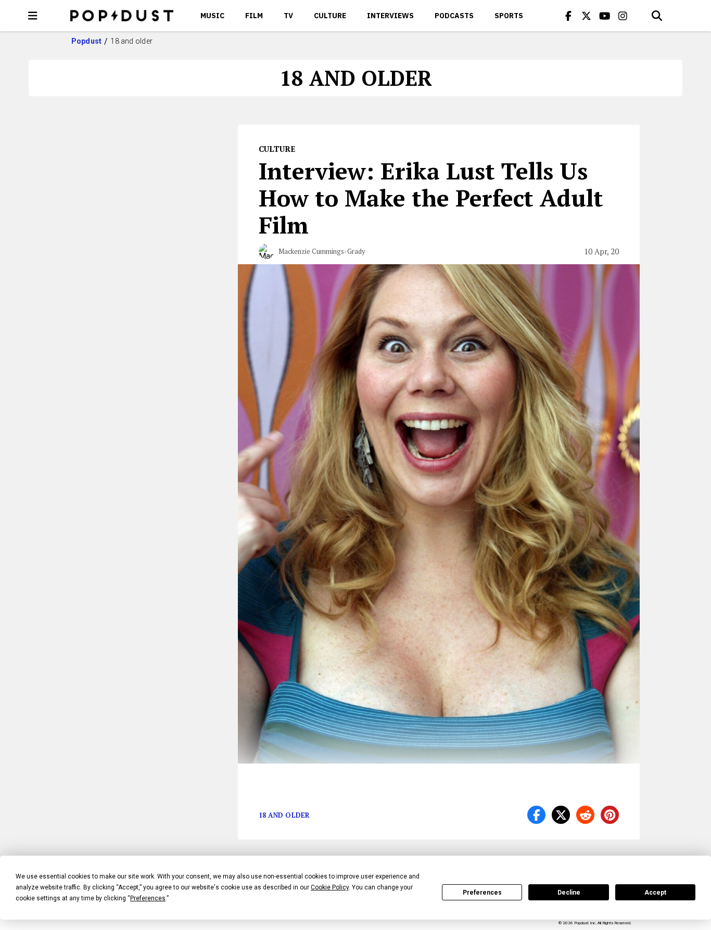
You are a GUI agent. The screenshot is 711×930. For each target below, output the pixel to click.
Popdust (86, 41)
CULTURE (330, 15)
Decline (568, 892)
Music (212, 15)
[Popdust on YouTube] (605, 15)
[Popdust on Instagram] (623, 15)
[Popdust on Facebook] (568, 15)
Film (254, 15)
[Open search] (656, 15)
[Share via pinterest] (610, 815)
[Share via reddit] (585, 815)
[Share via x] (561, 815)
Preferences (482, 892)
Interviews (390, 15)
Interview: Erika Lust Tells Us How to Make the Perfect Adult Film (431, 197)
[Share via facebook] (536, 815)
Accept (655, 892)
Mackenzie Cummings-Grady (321, 251)
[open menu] (32, 15)
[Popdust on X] (586, 15)
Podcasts (454, 15)
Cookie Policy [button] (330, 887)
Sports (508, 15)
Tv (288, 15)
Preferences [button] (148, 898)
